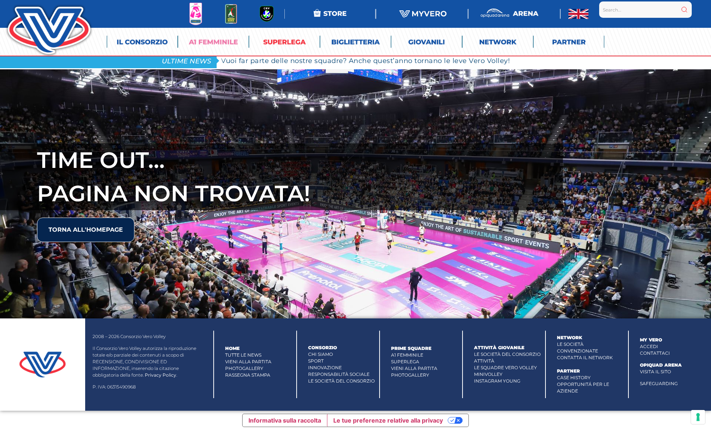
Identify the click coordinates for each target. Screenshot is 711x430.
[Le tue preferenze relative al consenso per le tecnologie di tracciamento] (698, 417)
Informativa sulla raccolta (284, 420)
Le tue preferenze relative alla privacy (388, 420)
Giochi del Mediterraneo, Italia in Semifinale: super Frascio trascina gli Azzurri (356, 60)
